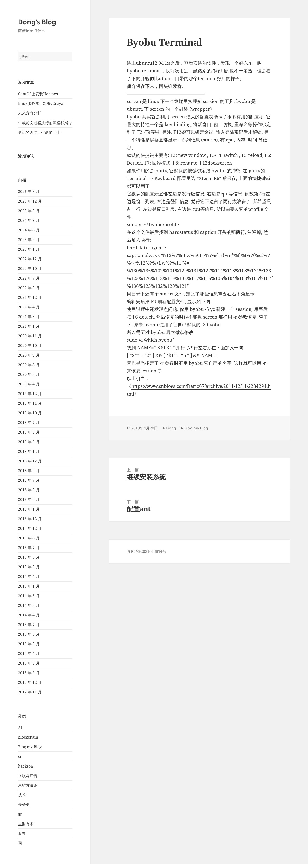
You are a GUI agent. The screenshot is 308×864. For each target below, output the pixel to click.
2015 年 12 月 (30, 528)
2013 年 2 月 (28, 672)
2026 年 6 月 (28, 191)
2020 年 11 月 (30, 336)
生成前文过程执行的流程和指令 (45, 122)
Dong (171, 428)
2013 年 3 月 (28, 663)
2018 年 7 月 (28, 480)
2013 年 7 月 (28, 624)
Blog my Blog (30, 746)
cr (20, 756)
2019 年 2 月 (28, 441)
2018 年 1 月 (28, 509)
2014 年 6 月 (28, 595)
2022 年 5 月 (28, 287)
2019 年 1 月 (28, 451)
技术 (22, 795)
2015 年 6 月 (28, 557)
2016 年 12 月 (30, 518)
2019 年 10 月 (30, 413)
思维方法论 (27, 785)
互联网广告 (27, 775)
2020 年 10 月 (30, 345)
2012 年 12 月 (30, 682)
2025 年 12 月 (30, 201)
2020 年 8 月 (28, 364)
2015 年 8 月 (28, 538)
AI (20, 727)
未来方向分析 (29, 113)
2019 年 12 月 (30, 393)
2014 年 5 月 (28, 605)
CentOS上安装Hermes (38, 93)
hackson (25, 766)
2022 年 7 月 (28, 278)
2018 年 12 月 (30, 461)
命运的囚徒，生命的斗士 (39, 132)
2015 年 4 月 (28, 576)
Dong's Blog (37, 21)
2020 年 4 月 (28, 384)
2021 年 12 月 (30, 297)
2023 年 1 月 (28, 249)
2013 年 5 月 (28, 643)
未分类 (24, 804)
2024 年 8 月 (28, 230)
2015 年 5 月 (28, 567)
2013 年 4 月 (28, 653)
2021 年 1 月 (28, 326)
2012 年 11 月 (30, 692)
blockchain (28, 737)
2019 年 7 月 (28, 422)
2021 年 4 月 (28, 307)
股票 (22, 833)
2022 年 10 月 (30, 268)
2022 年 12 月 (30, 259)
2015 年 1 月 (28, 586)
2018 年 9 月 (28, 470)
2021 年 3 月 (28, 316)
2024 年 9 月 (28, 220)
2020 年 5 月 (28, 374)
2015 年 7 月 (28, 547)
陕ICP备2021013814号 (146, 551)
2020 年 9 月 (28, 355)
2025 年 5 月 (28, 210)
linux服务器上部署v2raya (40, 103)
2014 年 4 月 (28, 615)
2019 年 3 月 (28, 432)
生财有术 (25, 823)
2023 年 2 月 (28, 239)
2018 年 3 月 (28, 499)
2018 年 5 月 (28, 490)
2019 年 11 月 (30, 403)
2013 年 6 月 (28, 634)
